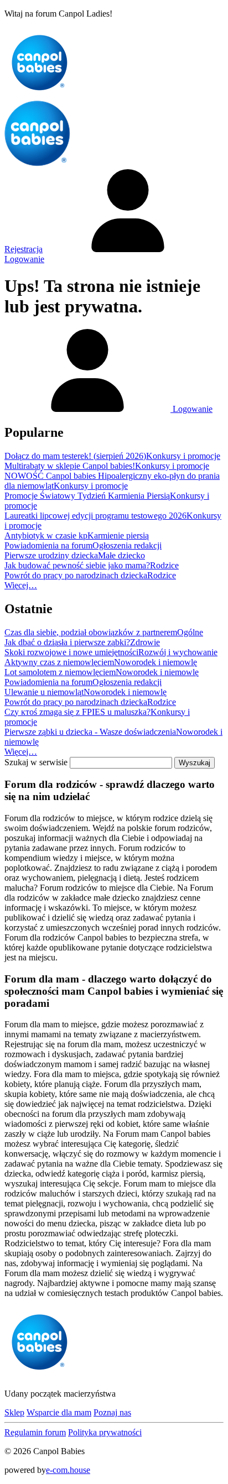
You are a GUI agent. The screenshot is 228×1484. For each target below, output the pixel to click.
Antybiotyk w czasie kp (45, 535)
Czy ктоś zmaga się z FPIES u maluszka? (77, 712)
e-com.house (68, 1470)
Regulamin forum (35, 1432)
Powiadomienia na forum (48, 545)
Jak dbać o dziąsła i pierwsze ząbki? (67, 642)
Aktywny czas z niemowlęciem (59, 662)
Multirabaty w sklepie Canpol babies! (69, 466)
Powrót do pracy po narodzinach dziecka (75, 575)
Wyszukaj (194, 763)
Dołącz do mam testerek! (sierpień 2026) (75, 456)
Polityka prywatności (105, 1432)
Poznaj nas (112, 1412)
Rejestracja (23, 249)
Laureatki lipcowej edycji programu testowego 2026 (95, 515)
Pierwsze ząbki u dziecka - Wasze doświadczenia (90, 731)
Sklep (14, 1412)
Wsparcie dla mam (59, 1412)
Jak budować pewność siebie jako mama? (77, 565)
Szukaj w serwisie (36, 762)
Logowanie (191, 409)
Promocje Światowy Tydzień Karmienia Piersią (87, 495)
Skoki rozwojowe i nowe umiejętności (71, 652)
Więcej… (20, 585)
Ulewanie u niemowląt (44, 692)
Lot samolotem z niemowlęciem (60, 672)
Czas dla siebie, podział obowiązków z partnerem (90, 632)
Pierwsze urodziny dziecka (51, 555)
